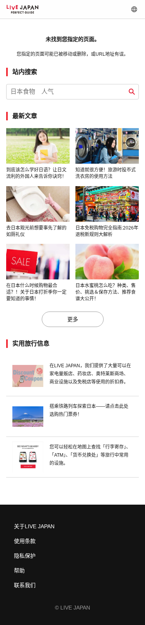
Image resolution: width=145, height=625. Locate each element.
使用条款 (25, 541)
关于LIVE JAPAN (34, 526)
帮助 (19, 570)
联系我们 (25, 585)
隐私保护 (25, 556)
